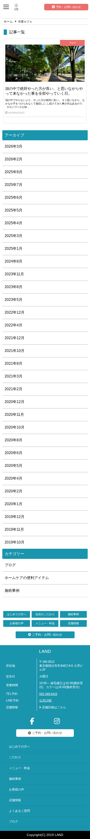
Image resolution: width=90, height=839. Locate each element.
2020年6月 (13, 453)
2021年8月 (13, 363)
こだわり (15, 757)
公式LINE (45, 700)
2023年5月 (13, 300)
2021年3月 (13, 376)
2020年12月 (14, 402)
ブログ (10, 565)
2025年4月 (13, 223)
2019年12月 (14, 517)
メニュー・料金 (45, 623)
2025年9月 (13, 172)
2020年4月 (13, 478)
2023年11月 (14, 274)
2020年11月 (14, 414)
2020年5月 (13, 466)
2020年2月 (13, 491)
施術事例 (12, 590)
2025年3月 (13, 236)
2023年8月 (13, 287)
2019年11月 (14, 529)
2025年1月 (13, 248)
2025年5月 (13, 210)
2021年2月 (13, 389)
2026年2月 (13, 159)
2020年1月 (13, 504)
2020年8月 (13, 440)
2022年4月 (13, 325)
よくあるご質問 (19, 811)
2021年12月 (14, 338)
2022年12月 (14, 312)
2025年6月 (13, 197)
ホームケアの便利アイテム (27, 578)
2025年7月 (13, 185)
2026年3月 (13, 146)
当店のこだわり (45, 614)
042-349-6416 (48, 694)
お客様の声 (17, 623)
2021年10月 (14, 351)
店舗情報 (73, 623)
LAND (45, 651)
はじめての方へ (16, 614)
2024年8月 (13, 261)
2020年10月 (14, 427)
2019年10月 (14, 542)
